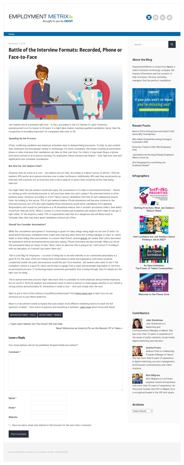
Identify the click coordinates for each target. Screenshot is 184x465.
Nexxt (170, 66)
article (83, 238)
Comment (15, 352)
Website (13, 417)
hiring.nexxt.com (83, 293)
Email (12, 407)
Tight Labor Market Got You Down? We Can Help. (36, 323)
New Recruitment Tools (23, 315)
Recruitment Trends (50, 315)
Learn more (85, 307)
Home (11, 34)
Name (12, 398)
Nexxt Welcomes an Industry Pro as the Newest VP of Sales (88, 328)
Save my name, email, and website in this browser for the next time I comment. (52, 425)
